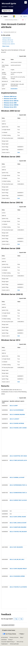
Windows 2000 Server (7, 40)
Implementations (6, 38)
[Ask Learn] (23, 20)
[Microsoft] (14, 16)
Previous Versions (14, 637)
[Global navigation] (1, 16)
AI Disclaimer (4, 637)
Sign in (25, 16)
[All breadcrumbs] (2, 20)
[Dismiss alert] (25, 2)
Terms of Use (20, 641)
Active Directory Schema (11, 19)
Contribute (4, 639)
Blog (21, 637)
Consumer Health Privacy (7, 641)
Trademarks (4, 644)
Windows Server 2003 (7, 42)
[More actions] (25, 20)
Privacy (10, 639)
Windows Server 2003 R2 (8, 44)
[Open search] (21, 16)
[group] (14, 504)
